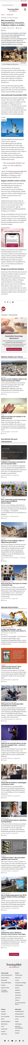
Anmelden (24, 1)
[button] (3, 30)
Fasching (3, 1011)
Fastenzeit (3, 1014)
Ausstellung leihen (19, 1011)
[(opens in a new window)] (5, 1041)
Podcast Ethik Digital (6, 982)
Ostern (2, 1019)
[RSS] (23, 1041)
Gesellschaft (10, 14)
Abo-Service (18, 978)
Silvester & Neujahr (5, 1021)
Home (2, 14)
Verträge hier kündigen (20, 982)
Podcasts (3, 985)
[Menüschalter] (25, 9)
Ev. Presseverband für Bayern (20, 1003)
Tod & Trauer (4, 1034)
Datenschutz (18, 995)
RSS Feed (17, 1030)
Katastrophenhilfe (13, 315)
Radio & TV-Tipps (5, 988)
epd (4, 28)
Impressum (17, 998)
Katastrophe (4, 315)
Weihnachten (4, 1024)
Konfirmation (4, 1029)
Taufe (2, 1026)
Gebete (17, 1021)
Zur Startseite (14, 954)
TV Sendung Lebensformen (4, 991)
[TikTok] (16, 1041)
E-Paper (17, 980)
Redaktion (17, 990)
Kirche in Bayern (5, 978)
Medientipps (4, 980)
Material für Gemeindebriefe (19, 1027)
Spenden (17, 1033)
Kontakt (17, 988)
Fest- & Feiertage (5, 1016)
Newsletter (17, 993)
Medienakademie (19, 1014)
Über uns (17, 1000)
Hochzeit (3, 1031)
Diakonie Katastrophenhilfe (16, 171)
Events (16, 1019)
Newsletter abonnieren (14, 349)
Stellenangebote (19, 985)
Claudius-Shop (18, 975)
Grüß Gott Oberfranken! (6, 975)
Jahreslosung (18, 1024)
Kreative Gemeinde (19, 1016)
